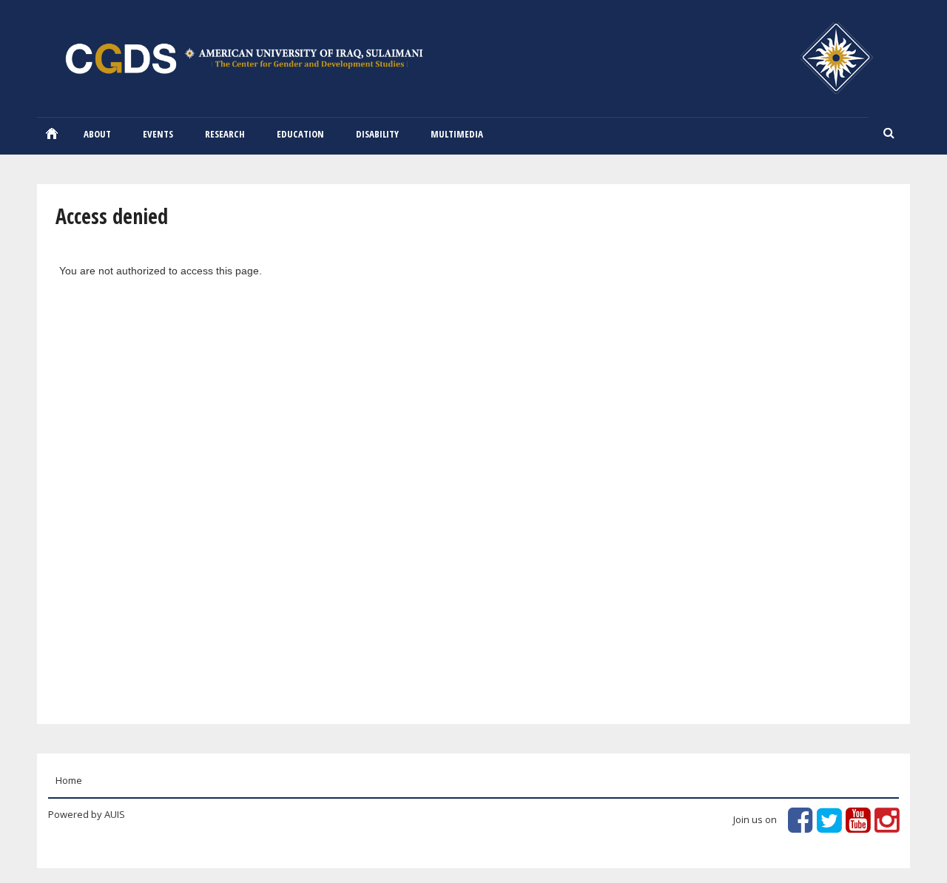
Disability (377, 134)
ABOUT (97, 134)
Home (52, 133)
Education (300, 134)
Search (889, 134)
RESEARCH (225, 134)
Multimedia (457, 134)
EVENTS (158, 134)
